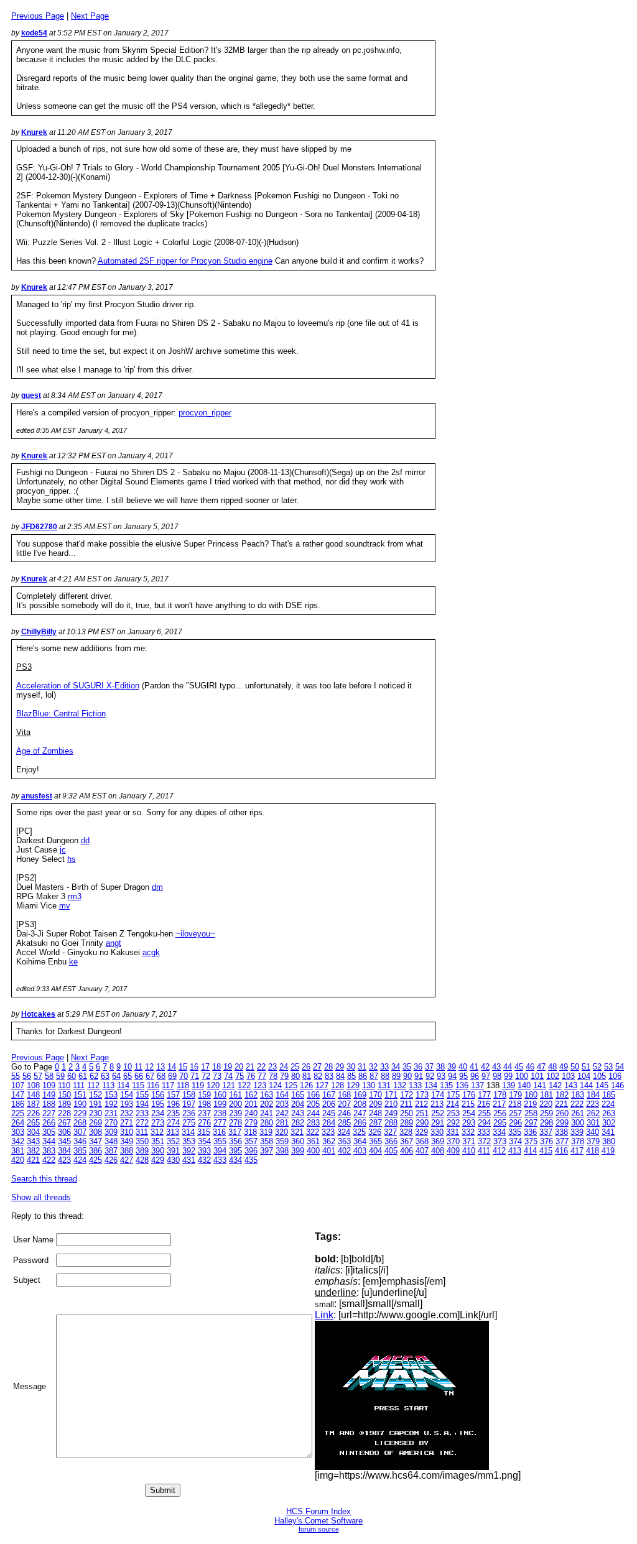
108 (33, 1085)
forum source (319, 1529)
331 (452, 1132)
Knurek (34, 132)
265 (33, 1122)
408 (437, 1150)
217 (499, 1104)
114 (123, 1085)
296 (515, 1122)
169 (359, 1094)
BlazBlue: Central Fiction (61, 713)
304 (33, 1132)
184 (593, 1094)
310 (126, 1132)
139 (508, 1085)
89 (396, 1076)
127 (321, 1085)
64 (116, 1076)
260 (562, 1113)
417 (577, 1150)
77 (262, 1076)
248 (375, 1113)
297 (530, 1122)
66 (138, 1076)
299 (562, 1122)
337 (545, 1132)
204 (297, 1104)
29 (339, 1066)
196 (173, 1104)
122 (244, 1085)
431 (188, 1160)
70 (183, 1076)
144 (586, 1085)
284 (328, 1122)
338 (561, 1132)
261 (577, 1113)
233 (142, 1113)
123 (259, 1085)
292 (453, 1122)
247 (359, 1113)
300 (577, 1122)
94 (452, 1076)
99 (508, 1076)
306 (64, 1132)
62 (94, 1076)
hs (71, 859)
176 (468, 1094)
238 (219, 1113)
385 (79, 1150)
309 (111, 1132)
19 (227, 1066)
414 (530, 1150)
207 (344, 1104)
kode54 (34, 33)
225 (17, 1113)
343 (33, 1141)
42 (485, 1066)
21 (250, 1066)
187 (33, 1104)
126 (306, 1085)
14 (171, 1066)
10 (127, 1066)
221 (561, 1104)
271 (126, 1122)
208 (359, 1104)
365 (375, 1141)
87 (374, 1076)
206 (328, 1104)
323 (328, 1132)
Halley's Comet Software (318, 1520)
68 (161, 1076)
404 (375, 1150)
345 (64, 1141)
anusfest (36, 796)
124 (275, 1085)
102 (552, 1076)
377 (562, 1141)
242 (282, 1113)
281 (282, 1122)
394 (219, 1150)
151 (79, 1094)
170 (375, 1094)
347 (95, 1141)
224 (608, 1104)
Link (324, 1315)
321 (297, 1132)
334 (499, 1132)
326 (374, 1132)
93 (441, 1076)
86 (362, 1076)
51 (586, 1066)
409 (453, 1150)
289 (406, 1122)
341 (608, 1132)
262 (593, 1113)
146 (617, 1085)
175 (453, 1094)
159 (204, 1094)
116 (153, 1085)
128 (337, 1085)
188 (48, 1104)
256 (499, 1113)
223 (592, 1104)
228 (64, 1113)
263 (608, 1113)
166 (313, 1094)
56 (26, 1076)
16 (194, 1066)
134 (430, 1085)
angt (113, 943)
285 (344, 1122)
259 (546, 1113)
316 (219, 1132)
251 (422, 1113)
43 (496, 1066)
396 (251, 1150)
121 (228, 1085)
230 (95, 1113)
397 (266, 1150)
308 (95, 1132)
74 (228, 1076)
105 (599, 1076)
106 (614, 1076)
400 (313, 1150)
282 (297, 1122)
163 (266, 1094)
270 (111, 1122)
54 (619, 1066)
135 (446, 1085)
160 (219, 1094)
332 (468, 1132)
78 (273, 1076)
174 (437, 1094)
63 (105, 1076)
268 (79, 1122)
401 (328, 1150)
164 (282, 1094)
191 (95, 1104)
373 (499, 1141)
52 (597, 1066)
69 (172, 1076)
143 (570, 1085)
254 (468, 1113)
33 (384, 1066)
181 (546, 1094)
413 (514, 1150)
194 (142, 1104)
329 (421, 1132)
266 (48, 1122)
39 (451, 1066)
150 (64, 1094)
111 (79, 1085)
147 (17, 1094)
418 (592, 1150)
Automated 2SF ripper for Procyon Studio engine (185, 261)
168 (344, 1094)
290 (422, 1122)
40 (462, 1066)
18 (216, 1066)
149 (48, 1094)
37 (429, 1066)
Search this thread (44, 1178)
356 (235, 1141)
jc (63, 849)
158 (188, 1094)
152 (95, 1094)
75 (239, 1076)
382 (33, 1150)
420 (17, 1160)
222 (577, 1104)
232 (126, 1113)
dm (157, 887)
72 (206, 1076)
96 (474, 1076)
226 (33, 1113)
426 (111, 1160)
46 (530, 1066)
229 (79, 1113)
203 (282, 1104)
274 (173, 1122)
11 (138, 1066)
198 (204, 1104)
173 (422, 1094)
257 (515, 1113)
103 (568, 1076)
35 (406, 1066)
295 (499, 1122)
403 (359, 1150)
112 (93, 1085)
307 (79, 1132)
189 (64, 1104)
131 (384, 1085)
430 (173, 1160)
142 (555, 1085)
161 (235, 1094)
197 (188, 1104)
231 (111, 1113)
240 (251, 1113)
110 (64, 1085)
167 (328, 1094)
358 (266, 1141)
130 (368, 1085)
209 (375, 1104)
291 (437, 1122)
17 (205, 1066)
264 (17, 1122)
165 (297, 1094)
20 (239, 1066)
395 (235, 1150)
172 (406, 1094)
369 (437, 1141)
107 (17, 1085)
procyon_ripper (205, 412)
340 (592, 1132)
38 (440, 1066)
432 (204, 1160)
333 (483, 1132)
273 (157, 1122)
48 (552, 1066)
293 (468, 1122)
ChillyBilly (39, 631)
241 (266, 1113)
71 (194, 1076)
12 (149, 1066)
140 (524, 1085)
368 (422, 1141)
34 (395, 1066)
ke (73, 961)
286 (359, 1122)
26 (306, 1066)
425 (95, 1160)
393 (204, 1150)
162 (251, 1094)
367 (406, 1141)
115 (138, 1085)
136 (461, 1085)
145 (601, 1085)
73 (217, 1076)
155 (142, 1094)
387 (111, 1150)
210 (391, 1104)
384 (64, 1150)
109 (48, 1085)
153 (111, 1094)
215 (468, 1104)
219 (530, 1104)
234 (157, 1113)
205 (313, 1104)
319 (265, 1132)
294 (484, 1122)
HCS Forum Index (318, 1511)
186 (17, 1104)
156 (157, 1094)
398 (282, 1150)
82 (318, 1076)
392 (188, 1150)
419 (608, 1150)
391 (173, 1150)
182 (562, 1094)
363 (344, 1141)
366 (391, 1141)
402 (344, 1150)
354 (204, 1141)
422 (48, 1160)
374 (515, 1141)
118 (183, 1085)
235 (173, 1113)
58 (49, 1076)
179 (515, 1094)
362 (328, 1141)
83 (329, 1076)
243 (297, 1113)
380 (608, 1141)
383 (48, 1150)
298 (546, 1122)
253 (453, 1113)
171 (391, 1094)
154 (126, 1094)
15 (183, 1066)
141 (539, 1085)
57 (38, 1076)
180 (530, 1094)
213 (437, 1104)
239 (235, 1113)
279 (251, 1122)
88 (385, 1076)
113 (108, 1085)
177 (484, 1094)
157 (173, 1094)
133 (415, 1085)
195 (157, 1104)
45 (518, 1066)
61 (82, 1076)
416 (561, 1150)
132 (399, 1085)
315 (203, 1132)
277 (219, 1122)
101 (537, 1076)
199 (219, 1104)
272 (142, 1122)
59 (60, 1076)
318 (250, 1132)
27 (317, 1066)
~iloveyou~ (195, 933)
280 (266, 1122)
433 (219, 1160)
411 (484, 1150)
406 (406, 1150)
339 (577, 1132)
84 (340, 1076)
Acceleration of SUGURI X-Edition (77, 685)
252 (437, 1113)
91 (418, 1076)
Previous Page (37, 16)
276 (204, 1122)
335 (514, 1132)
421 (33, 1160)
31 (362, 1066)
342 (17, 1141)
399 (297, 1150)
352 (173, 1141)
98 (497, 1076)
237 (204, 1113)
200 (235, 1104)
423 (64, 1160)
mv (64, 905)
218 (514, 1104)
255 (484, 1113)
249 (391, 1113)
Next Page (90, 16)
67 (150, 1076)
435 (251, 1160)
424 (79, 1160)
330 (437, 1132)
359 (282, 1141)
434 (235, 1160)
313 (172, 1132)
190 (79, 1104)
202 (266, 1104)
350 (142, 1141)
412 (499, 1150)
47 (541, 1066)
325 (359, 1132)
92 (429, 1076)
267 (64, 1122)
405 (391, 1150)
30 (350, 1066)
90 (407, 1076)
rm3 (74, 896)
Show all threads (41, 1197)
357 (251, 1141)
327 (390, 1132)
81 (306, 1076)
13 (160, 1066)
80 (295, 1076)
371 (468, 1141)
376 (546, 1141)
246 (344, 1113)
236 (188, 1113)
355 (219, 1141)
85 (351, 1076)
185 (608, 1094)
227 (48, 1113)
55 (15, 1076)
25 (295, 1066)
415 (545, 1150)
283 (313, 1122)
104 (583, 1076)
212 (421, 1104)
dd (85, 840)
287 (375, 1122)
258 (530, 1113)
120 (213, 1085)
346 (79, 1141)
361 (313, 1141)
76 (250, 1076)
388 (126, 1150)
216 (483, 1104)
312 (157, 1132)
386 (95, 1150)
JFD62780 (39, 526)
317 (234, 1132)
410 (468, 1150)
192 (111, 1104)
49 (563, 1066)
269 (95, 1122)
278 (235, 1122)
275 (188, 1122)
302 (608, 1122)
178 (499, 1094)
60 (71, 1076)
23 (272, 1066)
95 (463, 1076)
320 (281, 1132)
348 (111, 1141)
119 (198, 1085)
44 (507, 1066)
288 (391, 1122)
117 (168, 1085)
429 (157, 1160)
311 (142, 1132)
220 (545, 1104)
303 (17, 1132)
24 (283, 1066)
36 (418, 1066)
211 (406, 1104)
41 (474, 1066)
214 (452, 1104)
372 (484, 1141)
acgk (151, 952)
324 (343, 1132)
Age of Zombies (44, 751)
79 (284, 1076)
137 (477, 1085)
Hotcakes (38, 1014)
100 (521, 1076)
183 (577, 1094)
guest (31, 395)
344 (48, 1141)
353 (188, 1141)
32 (373, 1066)
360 (297, 1141)
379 (593, 1141)
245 (328, 1113)
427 (126, 1160)
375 (530, 1141)
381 (17, 1150)
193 (126, 1104)
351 (157, 1141)
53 (608, 1066)
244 (313, 1113)
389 (142, 1150)
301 (593, 1122)
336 (530, 1132)
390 (157, 1150)
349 (126, 1141)
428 (142, 1160)
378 (577, 1141)
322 (312, 1132)
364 (359, 1141)
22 (261, 1066)
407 (422, 1150)
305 (48, 1132)
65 (127, 1076)
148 (33, 1094)
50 (574, 1066)
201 (251, 1104)
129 (353, 1085)
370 (453, 1141)
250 (406, 1113)
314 (188, 1132)
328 (405, 1132)
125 (290, 1085)
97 (485, 1076)
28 (328, 1066)
